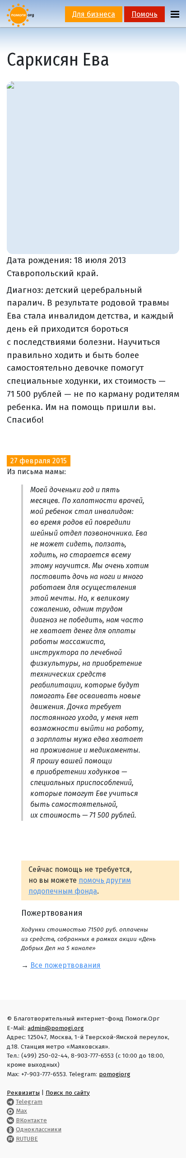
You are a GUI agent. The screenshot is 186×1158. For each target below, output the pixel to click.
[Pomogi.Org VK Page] (10, 1120)
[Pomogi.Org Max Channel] (10, 1111)
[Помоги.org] (20, 14)
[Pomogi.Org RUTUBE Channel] (10, 1139)
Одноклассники (38, 1129)
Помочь (144, 14)
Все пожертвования (65, 965)
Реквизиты (23, 1093)
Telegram (29, 1102)
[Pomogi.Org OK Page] (10, 1129)
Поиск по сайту (68, 1093)
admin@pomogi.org (56, 1028)
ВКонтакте (31, 1120)
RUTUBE (27, 1139)
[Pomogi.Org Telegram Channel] (10, 1102)
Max (21, 1111)
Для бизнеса (93, 14)
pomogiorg (114, 1074)
